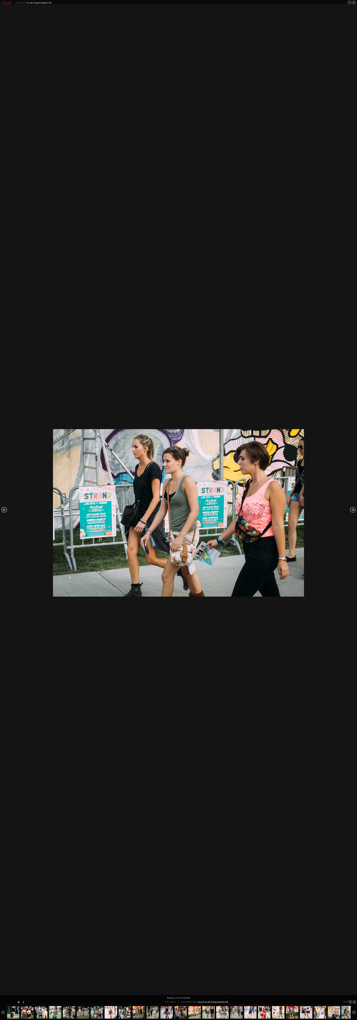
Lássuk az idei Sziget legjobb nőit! (212, 1002)
